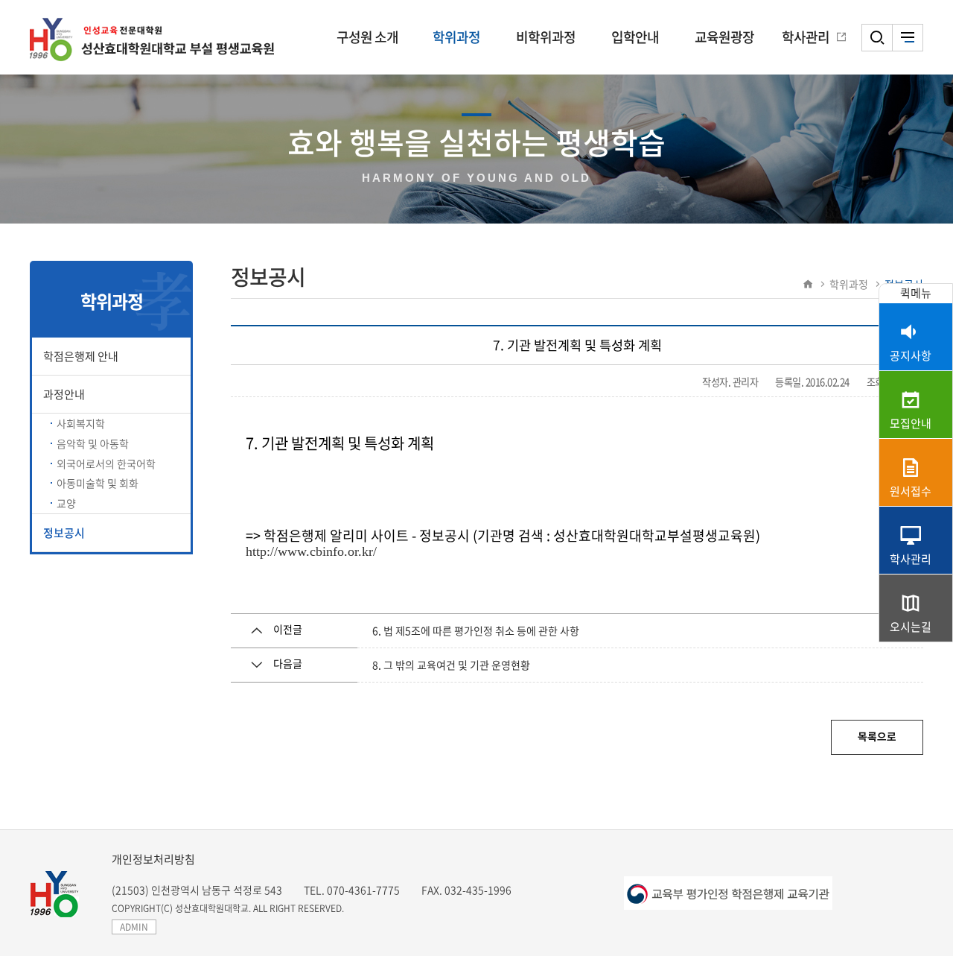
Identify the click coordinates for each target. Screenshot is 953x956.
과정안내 (64, 394)
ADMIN (134, 927)
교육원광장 (724, 37)
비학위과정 (546, 37)
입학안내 (635, 37)
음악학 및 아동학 (93, 443)
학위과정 (456, 37)
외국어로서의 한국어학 (106, 463)
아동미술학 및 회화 (97, 482)
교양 (66, 503)
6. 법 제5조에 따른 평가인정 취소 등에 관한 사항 (475, 630)
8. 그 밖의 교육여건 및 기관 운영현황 (451, 664)
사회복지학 (81, 423)
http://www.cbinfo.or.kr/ (311, 551)
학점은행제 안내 (80, 356)
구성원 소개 (367, 37)
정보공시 (64, 533)
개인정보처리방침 (153, 859)
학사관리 (805, 37)
